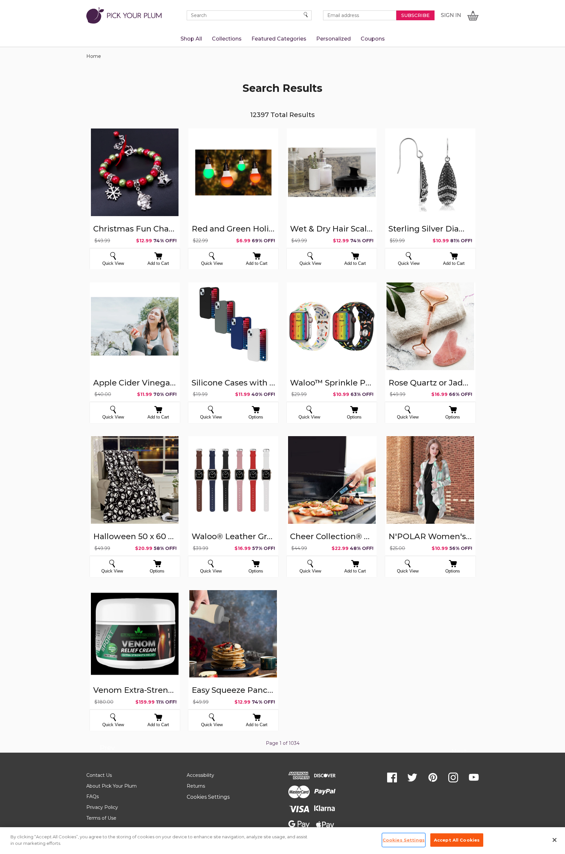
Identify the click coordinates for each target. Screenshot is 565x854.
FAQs (92, 796)
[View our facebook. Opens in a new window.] (392, 777)
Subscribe (415, 15)
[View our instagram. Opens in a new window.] (453, 777)
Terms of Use (101, 818)
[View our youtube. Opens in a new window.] (474, 777)
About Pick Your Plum (111, 786)
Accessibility (200, 775)
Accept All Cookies (457, 840)
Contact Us (99, 775)
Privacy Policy (102, 807)
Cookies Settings (208, 797)
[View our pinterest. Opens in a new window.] (433, 777)
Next (459, 752)
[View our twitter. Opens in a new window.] (412, 777)
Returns (196, 786)
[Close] (554, 840)
